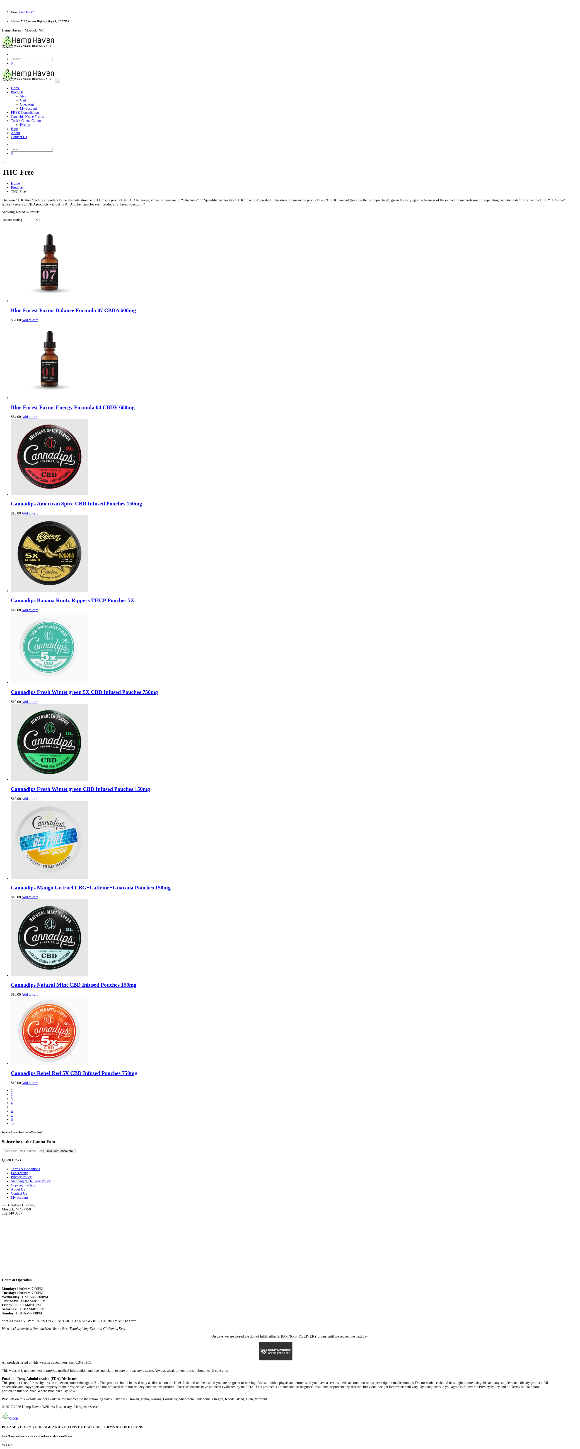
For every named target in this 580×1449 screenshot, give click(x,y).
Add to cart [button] (30, 320)
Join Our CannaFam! (60, 1151)
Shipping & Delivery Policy (31, 1181)
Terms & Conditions (25, 1169)
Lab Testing (19, 1173)
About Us (18, 1189)
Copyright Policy (23, 1185)
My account (19, 1197)
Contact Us (19, 1193)
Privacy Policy (21, 1177)
